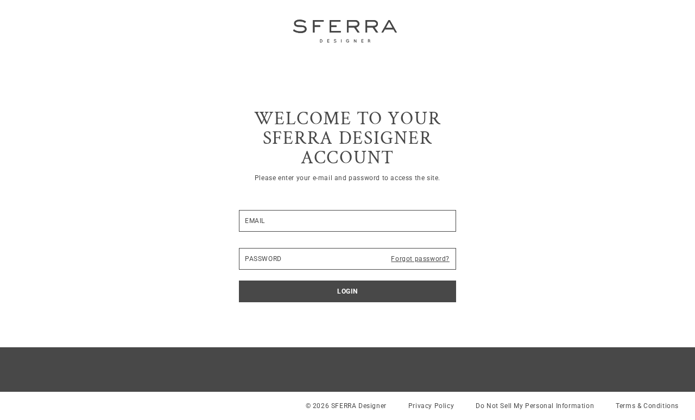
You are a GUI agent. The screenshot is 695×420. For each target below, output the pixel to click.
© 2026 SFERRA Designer (346, 406)
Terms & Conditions (647, 406)
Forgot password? (420, 259)
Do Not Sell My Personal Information (535, 406)
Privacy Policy (431, 406)
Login (347, 291)
